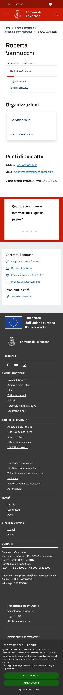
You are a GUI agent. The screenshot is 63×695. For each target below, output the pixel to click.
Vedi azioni (28, 63)
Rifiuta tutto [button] (31, 683)
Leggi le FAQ (14, 616)
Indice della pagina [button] (21, 70)
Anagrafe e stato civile (19, 427)
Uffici (10, 390)
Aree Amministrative (18, 385)
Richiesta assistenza (18, 621)
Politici (11, 400)
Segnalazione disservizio (20, 611)
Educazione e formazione (21, 463)
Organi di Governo (17, 380)
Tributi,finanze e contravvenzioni (25, 473)
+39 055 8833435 (27, 165)
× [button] (59, 643)
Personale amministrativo (18, 32)
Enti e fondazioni (16, 395)
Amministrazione (24, 28)
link (13, 668)
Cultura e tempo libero (19, 432)
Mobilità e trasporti (17, 447)
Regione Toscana (14, 4)
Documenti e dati (16, 411)
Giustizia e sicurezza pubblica (23, 468)
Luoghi (11, 529)
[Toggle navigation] (6, 14)
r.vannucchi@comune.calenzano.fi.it (33, 172)
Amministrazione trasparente (23, 637)
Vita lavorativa (15, 437)
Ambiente (12, 478)
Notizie (11, 504)
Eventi (11, 534)
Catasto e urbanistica (19, 442)
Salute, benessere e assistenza (24, 483)
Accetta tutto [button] (31, 675)
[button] (31, 689)
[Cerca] (56, 14)
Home (7, 28)
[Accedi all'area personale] (50, 4)
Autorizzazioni (15, 489)
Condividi (11, 63)
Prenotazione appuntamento (23, 606)
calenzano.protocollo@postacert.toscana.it (31, 575)
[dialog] (31, 667)
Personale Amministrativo (21, 406)
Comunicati (13, 510)
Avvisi (10, 515)
